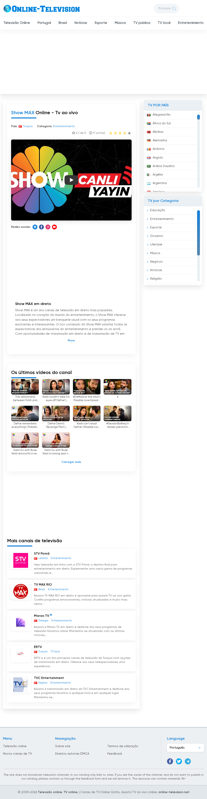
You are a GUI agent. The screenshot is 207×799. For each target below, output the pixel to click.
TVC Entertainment (49, 678)
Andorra (158, 148)
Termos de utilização (122, 746)
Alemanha (160, 140)
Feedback (114, 753)
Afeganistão (162, 114)
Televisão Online (16, 23)
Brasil (62, 23)
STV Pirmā (42, 553)
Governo (156, 236)
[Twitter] (179, 761)
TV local (164, 23)
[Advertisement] (104, 63)
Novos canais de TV (17, 753)
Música (120, 23)
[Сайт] (35, 227)
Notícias (80, 23)
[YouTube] (54, 227)
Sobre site (62, 746)
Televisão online (14, 746)
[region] (173, 151)
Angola (158, 157)
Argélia (158, 174)
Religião (156, 278)
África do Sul (162, 123)
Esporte (101, 23)
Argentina (160, 183)
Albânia (158, 131)
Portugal (44, 23)
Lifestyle (156, 244)
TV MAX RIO (43, 584)
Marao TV (41, 616)
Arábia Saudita (163, 166)
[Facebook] (41, 227)
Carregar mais (71, 462)
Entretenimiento (191, 23)
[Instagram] (47, 227)
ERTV (38, 647)
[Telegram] (188, 761)
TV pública (141, 23)
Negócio (156, 261)
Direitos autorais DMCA (72, 753)
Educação (157, 210)
